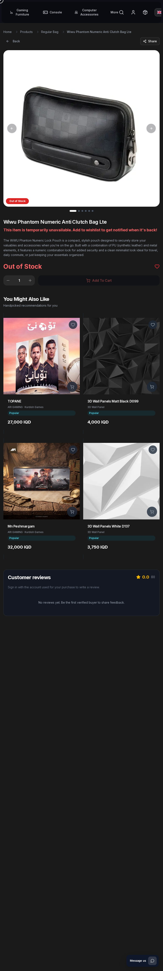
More (114, 12)
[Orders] (145, 12)
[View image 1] (73, 211)
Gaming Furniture (22, 12)
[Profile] (133, 12)
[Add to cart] (72, 387)
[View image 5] (89, 211)
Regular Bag (49, 32)
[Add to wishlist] (73, 324)
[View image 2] (79, 211)
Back (16, 41)
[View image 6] (92, 211)
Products (26, 32)
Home (7, 32)
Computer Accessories (89, 12)
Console (56, 12)
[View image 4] (86, 211)
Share (152, 41)
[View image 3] (82, 211)
